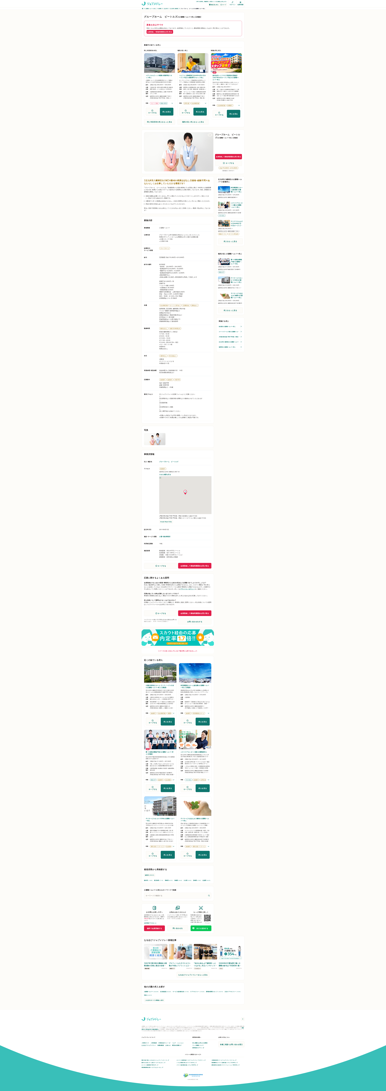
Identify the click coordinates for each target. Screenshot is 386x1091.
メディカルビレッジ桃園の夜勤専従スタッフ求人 (159, 76)
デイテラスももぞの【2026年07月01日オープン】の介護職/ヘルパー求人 (237, 223)
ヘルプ (174, 1043)
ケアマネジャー (197, 991)
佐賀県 (206, 880)
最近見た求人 (215, 5)
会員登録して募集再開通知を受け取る (159, 32)
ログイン (232, 4)
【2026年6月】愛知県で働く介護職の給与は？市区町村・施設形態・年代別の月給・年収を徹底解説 (230, 964)
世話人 (148, 995)
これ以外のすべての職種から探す (154, 1000)
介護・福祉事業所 (164, 536)
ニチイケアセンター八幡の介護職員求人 (194, 752)
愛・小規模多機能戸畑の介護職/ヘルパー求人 (236, 261)
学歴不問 (177, 380)
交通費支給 (186, 305)
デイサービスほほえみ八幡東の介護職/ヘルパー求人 (195, 819)
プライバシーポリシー (187, 589)
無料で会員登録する (154, 928)
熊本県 (148, 880)
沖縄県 (178, 880)
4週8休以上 (163, 356)
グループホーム (164, 248)
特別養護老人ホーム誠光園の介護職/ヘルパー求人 (237, 189)
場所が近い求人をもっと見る (193, 122)
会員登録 (240, 4)
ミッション (180, 1043)
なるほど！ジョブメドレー (149, 1045)
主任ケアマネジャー (233, 991)
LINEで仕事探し (200, 1)
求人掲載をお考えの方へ (221, 1)
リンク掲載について (198, 1045)
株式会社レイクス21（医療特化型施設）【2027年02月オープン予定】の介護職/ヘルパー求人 (226, 77)
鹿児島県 (158, 880)
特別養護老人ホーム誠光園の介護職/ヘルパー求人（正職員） (195, 686)
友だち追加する (202, 928)
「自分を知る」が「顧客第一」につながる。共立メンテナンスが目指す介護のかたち (205, 964)
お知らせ (167, 1045)
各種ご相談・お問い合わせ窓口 (231, 1044)
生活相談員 (165, 991)
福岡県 (149, 875)
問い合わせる (178, 928)
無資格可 (169, 380)
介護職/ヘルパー (151, 991)
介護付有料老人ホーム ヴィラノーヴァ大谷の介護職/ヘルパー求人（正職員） (160, 686)
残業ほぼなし (164, 328)
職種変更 (206, 1)
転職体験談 (161, 1045)
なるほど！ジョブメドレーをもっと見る (193, 975)
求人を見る (166, 111)
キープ (224, 5)
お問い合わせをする (194, 621)
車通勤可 (162, 469)
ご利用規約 (154, 1043)
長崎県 (169, 880)
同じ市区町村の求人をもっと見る (159, 122)
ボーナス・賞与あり (175, 305)
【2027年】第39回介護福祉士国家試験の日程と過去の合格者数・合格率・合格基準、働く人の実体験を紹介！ (155, 964)
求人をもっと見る (230, 241)
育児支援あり (173, 356)
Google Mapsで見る (166, 522)
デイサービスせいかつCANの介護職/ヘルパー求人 (160, 819)
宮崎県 (197, 880)
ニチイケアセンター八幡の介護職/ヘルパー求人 (237, 205)
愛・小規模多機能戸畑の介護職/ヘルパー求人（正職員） (159, 753)
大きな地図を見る (165, 474)
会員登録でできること (150, 923)
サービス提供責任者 (181, 991)
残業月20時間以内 (175, 328)
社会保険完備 (164, 305)
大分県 (187, 880)
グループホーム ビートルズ (168, 462)
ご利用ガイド (212, 1)
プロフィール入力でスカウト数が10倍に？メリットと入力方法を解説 (180, 964)
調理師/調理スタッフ (214, 991)
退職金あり (194, 305)
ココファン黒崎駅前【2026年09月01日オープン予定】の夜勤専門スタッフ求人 (192, 76)
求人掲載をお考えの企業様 (199, 1043)
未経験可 (162, 380)
